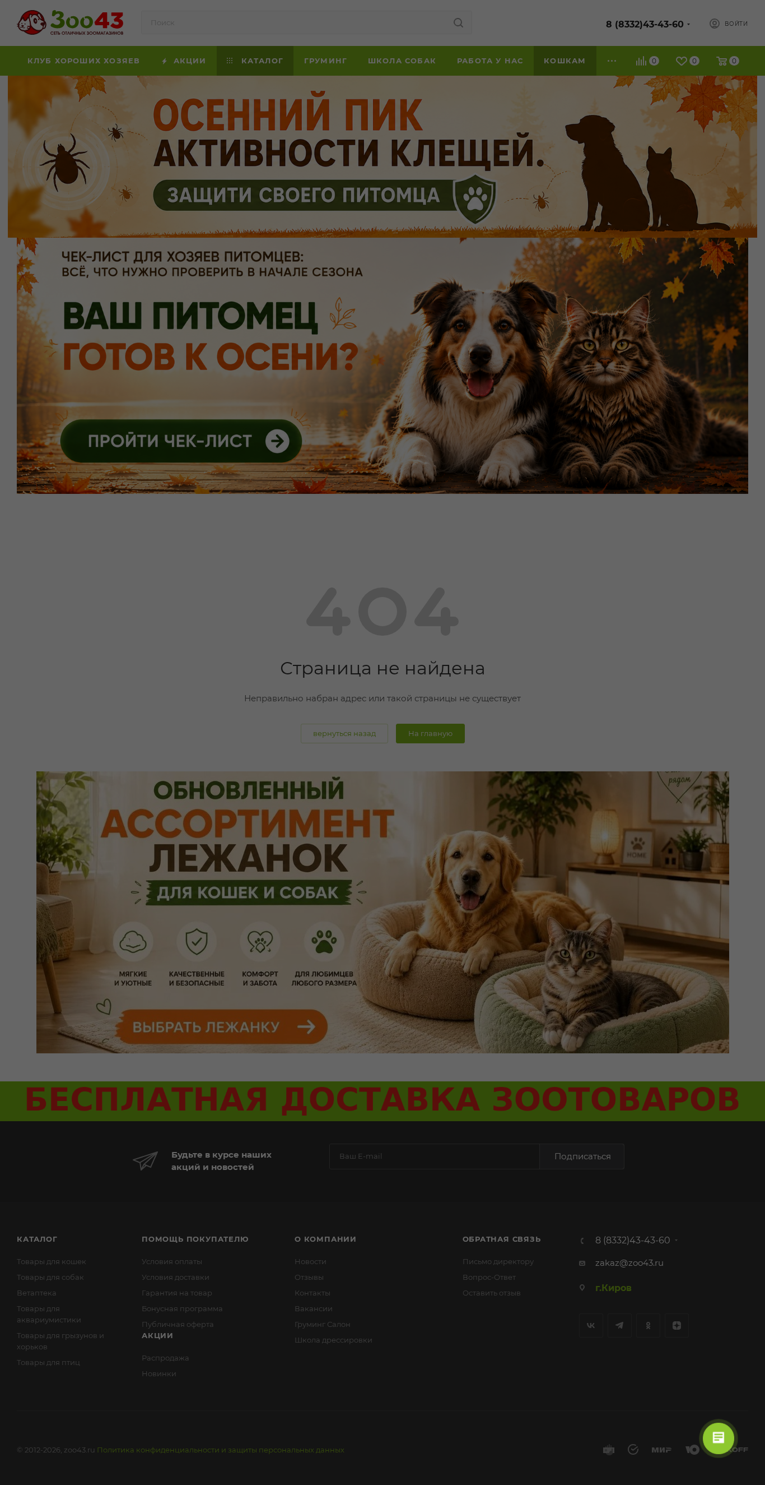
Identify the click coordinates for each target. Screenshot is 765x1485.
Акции (158, 1335)
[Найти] (458, 22)
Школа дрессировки (333, 1339)
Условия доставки (175, 1277)
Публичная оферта (178, 1324)
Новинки (159, 1373)
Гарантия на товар (177, 1292)
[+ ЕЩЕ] (612, 61)
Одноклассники (648, 1325)
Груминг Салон (323, 1324)
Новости (310, 1261)
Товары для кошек (51, 1261)
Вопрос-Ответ (489, 1277)
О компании (326, 1238)
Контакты (312, 1292)
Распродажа (165, 1357)
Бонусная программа (182, 1308)
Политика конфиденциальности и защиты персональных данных (220, 1449)
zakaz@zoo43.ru (629, 1262)
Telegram (620, 1325)
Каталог (37, 1238)
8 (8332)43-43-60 (645, 24)
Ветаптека (37, 1292)
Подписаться (582, 1156)
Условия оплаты (172, 1261)
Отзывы (309, 1277)
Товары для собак (50, 1277)
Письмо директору (498, 1261)
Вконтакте (591, 1325)
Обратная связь (502, 1238)
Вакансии (314, 1308)
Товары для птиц (48, 1362)
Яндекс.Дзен (677, 1325)
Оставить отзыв (492, 1292)
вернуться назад (344, 733)
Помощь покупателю (195, 1238)
